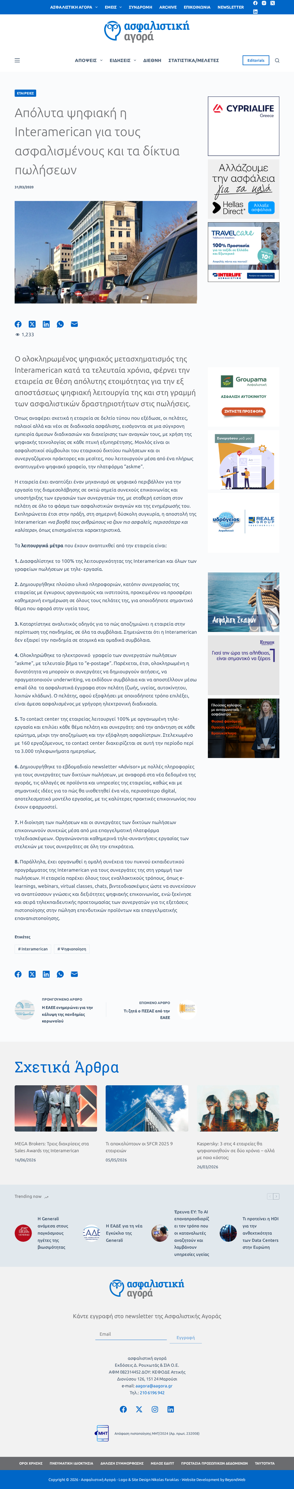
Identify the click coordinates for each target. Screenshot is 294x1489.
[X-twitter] (139, 1409)
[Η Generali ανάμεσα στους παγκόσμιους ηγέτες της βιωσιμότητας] (23, 1233)
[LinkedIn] (255, 11)
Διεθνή (152, 60)
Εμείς (111, 7)
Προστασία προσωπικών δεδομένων (214, 1463)
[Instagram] (264, 3)
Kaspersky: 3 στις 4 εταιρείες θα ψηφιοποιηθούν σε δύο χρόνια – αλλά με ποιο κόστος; (236, 1150)
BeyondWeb (235, 1480)
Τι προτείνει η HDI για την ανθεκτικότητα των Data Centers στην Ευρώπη (260, 1233)
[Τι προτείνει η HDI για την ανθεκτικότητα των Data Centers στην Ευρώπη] (228, 1233)
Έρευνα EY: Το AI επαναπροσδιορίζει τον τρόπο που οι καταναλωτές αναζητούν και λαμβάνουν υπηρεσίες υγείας (191, 1233)
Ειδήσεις (120, 60)
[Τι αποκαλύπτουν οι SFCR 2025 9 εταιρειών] (147, 1108)
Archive (168, 7)
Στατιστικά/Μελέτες (194, 60)
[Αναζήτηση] (277, 60)
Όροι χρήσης (30, 1463)
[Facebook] (255, 3)
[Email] (78, 324)
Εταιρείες (25, 93)
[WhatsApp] (64, 324)
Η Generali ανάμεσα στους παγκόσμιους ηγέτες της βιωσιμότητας (53, 1233)
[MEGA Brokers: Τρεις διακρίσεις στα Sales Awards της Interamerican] (56, 1108)
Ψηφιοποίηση (71, 949)
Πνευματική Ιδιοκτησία (71, 1463)
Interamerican (33, 949)
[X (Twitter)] (272, 3)
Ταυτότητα (265, 1463)
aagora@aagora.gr (154, 1385)
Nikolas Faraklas (165, 1480)
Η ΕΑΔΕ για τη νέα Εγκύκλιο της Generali (124, 1233)
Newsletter (231, 7)
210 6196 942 (152, 1392)
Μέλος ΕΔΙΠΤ (162, 1463)
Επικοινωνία (197, 7)
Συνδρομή (140, 7)
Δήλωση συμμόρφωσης (122, 1463)
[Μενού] (17, 60)
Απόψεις (86, 60)
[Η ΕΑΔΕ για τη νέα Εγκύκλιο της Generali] (91, 1233)
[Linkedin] (171, 1409)
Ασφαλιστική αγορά (71, 7)
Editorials (255, 60)
